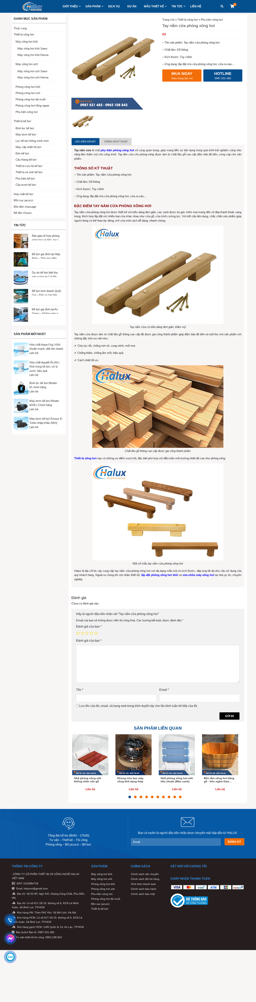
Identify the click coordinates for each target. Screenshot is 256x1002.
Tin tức (177, 6)
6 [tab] (158, 797)
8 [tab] (169, 797)
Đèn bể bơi (22, 153)
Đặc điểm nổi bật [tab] (85, 141)
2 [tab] (135, 797)
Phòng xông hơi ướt (28, 93)
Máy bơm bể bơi (26, 134)
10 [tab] (180, 797)
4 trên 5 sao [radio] (91, 633)
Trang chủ (168, 19)
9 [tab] (175, 797)
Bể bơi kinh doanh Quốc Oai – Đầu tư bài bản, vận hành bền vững (46, 292)
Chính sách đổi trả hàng (145, 878)
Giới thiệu (70, 6)
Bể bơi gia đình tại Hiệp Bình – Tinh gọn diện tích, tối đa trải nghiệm (46, 256)
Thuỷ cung (20, 28)
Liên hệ (195, 6)
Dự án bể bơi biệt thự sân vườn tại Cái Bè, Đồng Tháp (45, 274)
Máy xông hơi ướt (27, 64)
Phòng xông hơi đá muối (30, 99)
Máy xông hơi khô (27, 41)
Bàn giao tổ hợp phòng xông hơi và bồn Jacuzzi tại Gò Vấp (47, 237)
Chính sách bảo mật (143, 893)
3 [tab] (141, 797)
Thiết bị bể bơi (22, 121)
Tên (79, 689)
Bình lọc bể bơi (25, 128)
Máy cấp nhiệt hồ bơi (28, 147)
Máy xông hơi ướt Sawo (32, 71)
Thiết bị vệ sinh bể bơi (29, 172)
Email (164, 689)
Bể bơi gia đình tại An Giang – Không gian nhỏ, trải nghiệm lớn (47, 311)
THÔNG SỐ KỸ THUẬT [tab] (116, 141)
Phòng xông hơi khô (28, 86)
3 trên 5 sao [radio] (87, 633)
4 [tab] (146, 797)
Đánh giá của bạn (89, 626)
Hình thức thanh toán (143, 883)
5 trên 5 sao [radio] (96, 633)
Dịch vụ (114, 6)
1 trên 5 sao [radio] (78, 633)
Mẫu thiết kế (154, 6)
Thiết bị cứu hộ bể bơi (29, 166)
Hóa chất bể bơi (23, 194)
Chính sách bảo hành (143, 888)
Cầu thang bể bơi (26, 159)
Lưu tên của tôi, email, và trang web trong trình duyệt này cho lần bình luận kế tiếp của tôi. (138, 705)
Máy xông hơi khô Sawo (32, 48)
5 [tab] (152, 797)
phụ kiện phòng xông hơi (117, 150)
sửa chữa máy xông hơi (198, 575)
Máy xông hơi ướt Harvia (32, 77)
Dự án (131, 6)
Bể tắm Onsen (22, 212)
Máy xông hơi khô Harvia (32, 54)
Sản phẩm (93, 6)
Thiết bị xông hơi (24, 34)
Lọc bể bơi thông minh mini (32, 140)
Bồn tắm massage (25, 206)
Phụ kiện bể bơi (25, 178)
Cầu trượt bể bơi (26, 184)
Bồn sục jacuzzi (23, 200)
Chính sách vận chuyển (145, 874)
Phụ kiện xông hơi (27, 112)
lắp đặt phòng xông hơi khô (159, 575)
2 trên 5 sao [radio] (82, 633)
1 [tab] (130, 797)
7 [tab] (163, 797)
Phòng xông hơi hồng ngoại (32, 105)
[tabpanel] (90, 764)
